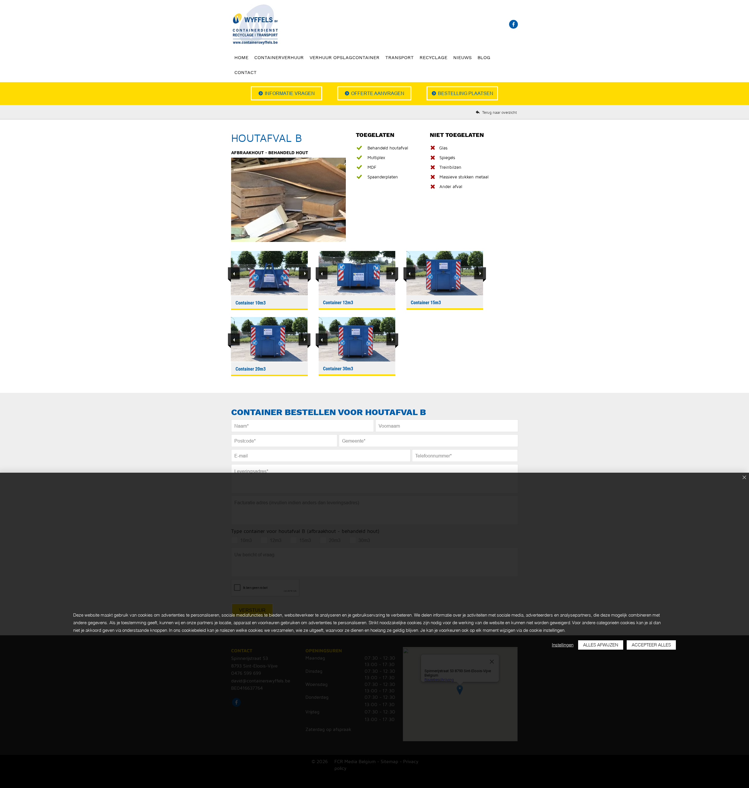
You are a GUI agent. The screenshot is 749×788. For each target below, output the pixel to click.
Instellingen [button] (562, 645)
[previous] (234, 273)
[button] (269, 273)
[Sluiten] (744, 478)
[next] (305, 273)
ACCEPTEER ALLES (651, 645)
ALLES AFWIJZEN (600, 645)
